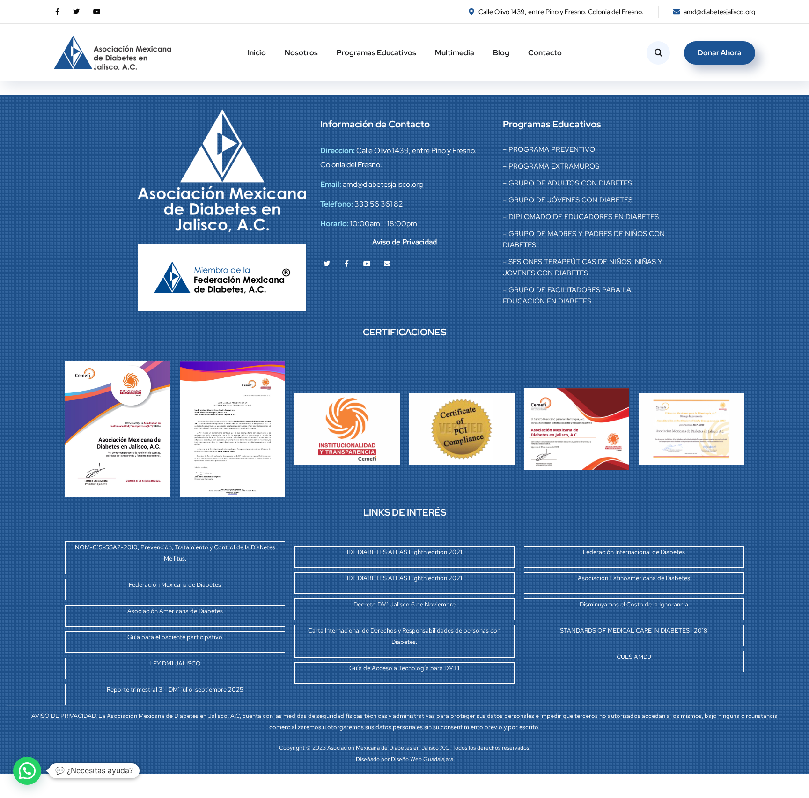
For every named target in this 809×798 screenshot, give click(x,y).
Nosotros (301, 53)
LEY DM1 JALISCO (175, 663)
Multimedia (454, 53)
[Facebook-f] (346, 263)
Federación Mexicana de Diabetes (175, 585)
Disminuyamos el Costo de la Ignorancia (634, 604)
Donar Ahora (720, 53)
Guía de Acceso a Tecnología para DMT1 (404, 668)
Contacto (545, 53)
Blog (501, 53)
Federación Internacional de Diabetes (634, 552)
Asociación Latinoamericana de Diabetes (634, 578)
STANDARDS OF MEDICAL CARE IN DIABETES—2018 (633, 631)
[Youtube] (367, 263)
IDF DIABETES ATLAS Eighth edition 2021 (404, 552)
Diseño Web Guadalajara (422, 759)
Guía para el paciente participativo (174, 637)
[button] (27, 771)
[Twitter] (326, 263)
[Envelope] (387, 263)
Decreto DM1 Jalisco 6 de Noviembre (404, 604)
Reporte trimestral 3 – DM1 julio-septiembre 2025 (175, 690)
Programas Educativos (376, 53)
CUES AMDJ (634, 657)
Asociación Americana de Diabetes (175, 611)
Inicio (257, 53)
